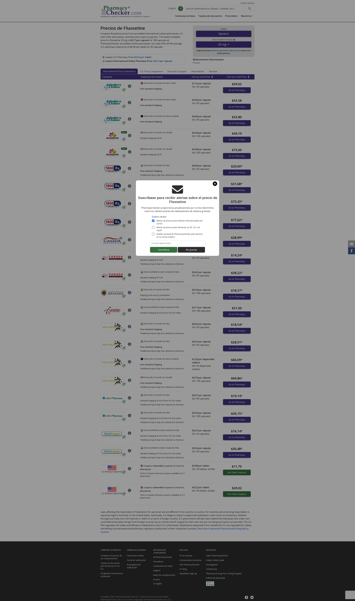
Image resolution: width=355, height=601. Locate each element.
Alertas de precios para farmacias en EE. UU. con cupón (178, 228)
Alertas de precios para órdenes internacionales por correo (179, 222)
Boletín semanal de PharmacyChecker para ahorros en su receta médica (179, 235)
